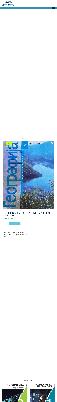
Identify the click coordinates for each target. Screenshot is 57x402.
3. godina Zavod (24, 138)
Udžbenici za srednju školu (10, 138)
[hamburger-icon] (53, 8)
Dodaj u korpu (14, 223)
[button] (1, 8)
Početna (3, 138)
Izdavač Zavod (18, 138)
